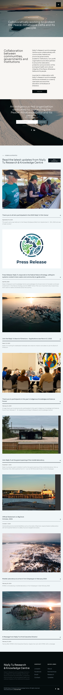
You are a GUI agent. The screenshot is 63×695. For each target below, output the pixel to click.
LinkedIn (37, 669)
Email (36, 674)
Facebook (37, 672)
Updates (50, 677)
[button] (3, 18)
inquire (39, 91)
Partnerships (52, 672)
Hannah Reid (17, 689)
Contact (37, 677)
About (50, 669)
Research (51, 674)
